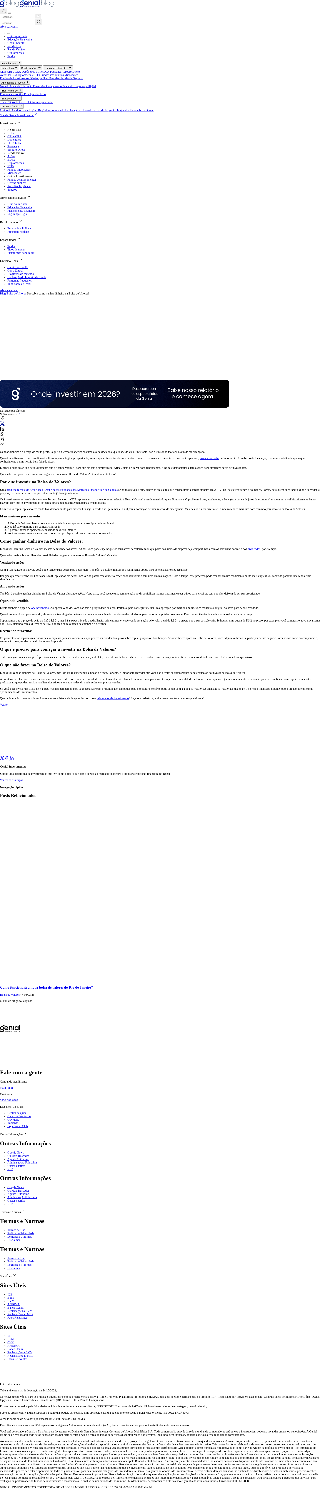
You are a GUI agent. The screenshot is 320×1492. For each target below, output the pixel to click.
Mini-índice (71, 75)
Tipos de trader (17, 102)
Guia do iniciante (17, 36)
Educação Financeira (19, 39)
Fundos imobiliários (52, 75)
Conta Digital (29, 110)
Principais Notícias (35, 94)
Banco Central (15, 1307)
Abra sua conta (9, 26)
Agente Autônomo (18, 1159)
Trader (11, 56)
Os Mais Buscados (18, 1155)
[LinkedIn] (11, 759)
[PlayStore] (12, 1063)
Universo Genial (10, 106)
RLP (10, 1169)
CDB (3, 71)
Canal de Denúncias (19, 1116)
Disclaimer (13, 1240)
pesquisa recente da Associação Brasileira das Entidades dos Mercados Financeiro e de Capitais (62, 489)
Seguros (78, 78)
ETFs (37, 75)
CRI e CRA (14, 71)
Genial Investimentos (8, 371)
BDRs (12, 75)
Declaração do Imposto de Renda (85, 110)
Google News (15, 1152)
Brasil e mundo (9, 90)
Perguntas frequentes (117, 110)
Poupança (56, 71)
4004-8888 (6, 1087)
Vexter (4, 704)
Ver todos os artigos (11, 780)
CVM (10, 1301)
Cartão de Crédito (10, 110)
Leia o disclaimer (10, 1384)
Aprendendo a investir (13, 82)
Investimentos (9, 63)
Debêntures (29, 71)
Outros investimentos (56, 68)
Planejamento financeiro (60, 86)
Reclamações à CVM (19, 1311)
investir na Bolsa (209, 458)
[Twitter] (2, 759)
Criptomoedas (15, 52)
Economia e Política (12, 94)
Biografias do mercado (51, 110)
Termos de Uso (16, 1230)
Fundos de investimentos (15, 78)
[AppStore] (4, 1063)
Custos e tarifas (16, 1165)
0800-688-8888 (9, 1100)
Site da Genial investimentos (17, 115)
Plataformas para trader (39, 102)
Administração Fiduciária (22, 1162)
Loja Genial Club (17, 1126)
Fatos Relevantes (17, 1317)
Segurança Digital (85, 86)
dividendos (254, 549)
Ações (4, 75)
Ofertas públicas (39, 78)
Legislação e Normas (19, 1236)
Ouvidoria (13, 1119)
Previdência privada (61, 78)
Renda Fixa (14, 46)
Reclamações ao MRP (20, 1314)
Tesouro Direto (71, 71)
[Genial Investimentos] (27, 6)
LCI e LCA (43, 71)
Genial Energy (15, 42)
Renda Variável (16, 49)
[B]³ (9, 1294)
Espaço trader (9, 98)
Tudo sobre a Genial (142, 110)
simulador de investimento (113, 698)
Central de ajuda (16, 1113)
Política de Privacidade (20, 1233)
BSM (10, 1297)
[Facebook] (6, 759)
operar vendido (40, 607)
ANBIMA (13, 1304)
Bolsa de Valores (16, 293)
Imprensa (12, 1122)
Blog (3, 293)
